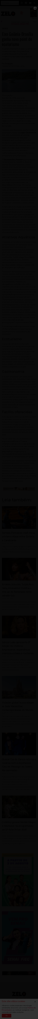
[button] (35, 8)
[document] (19, 509)
